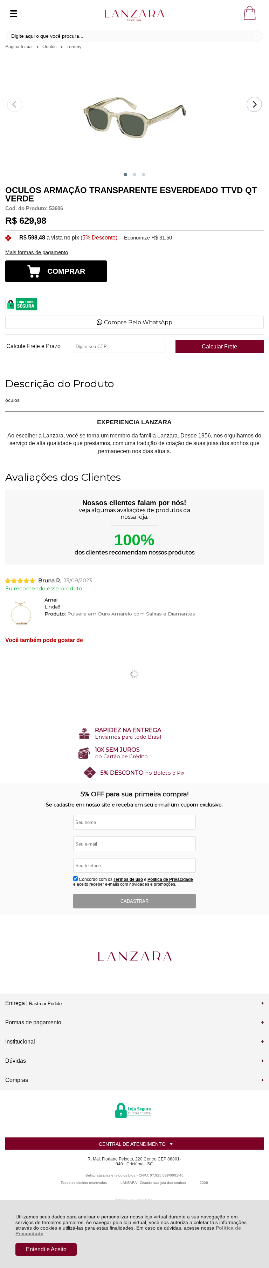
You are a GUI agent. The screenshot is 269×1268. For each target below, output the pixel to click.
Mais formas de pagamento (36, 252)
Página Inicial (19, 46)
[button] (125, 174)
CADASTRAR (134, 901)
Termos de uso (128, 879)
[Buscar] (256, 36)
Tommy (74, 46)
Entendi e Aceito (46, 1249)
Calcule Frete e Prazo (33, 346)
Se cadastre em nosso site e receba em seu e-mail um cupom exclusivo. (134, 805)
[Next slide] (254, 104)
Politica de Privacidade (170, 879)
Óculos (50, 46)
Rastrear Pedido (45, 1003)
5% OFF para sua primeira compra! (134, 794)
